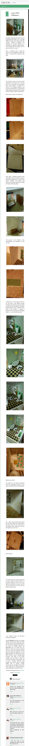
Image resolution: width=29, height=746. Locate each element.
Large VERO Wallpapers (15, 14)
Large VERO (17, 672)
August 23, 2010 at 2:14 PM (16, 739)
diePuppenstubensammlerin (16, 737)
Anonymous (13, 683)
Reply (11, 691)
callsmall (22, 670)
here (10, 312)
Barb (11, 708)
